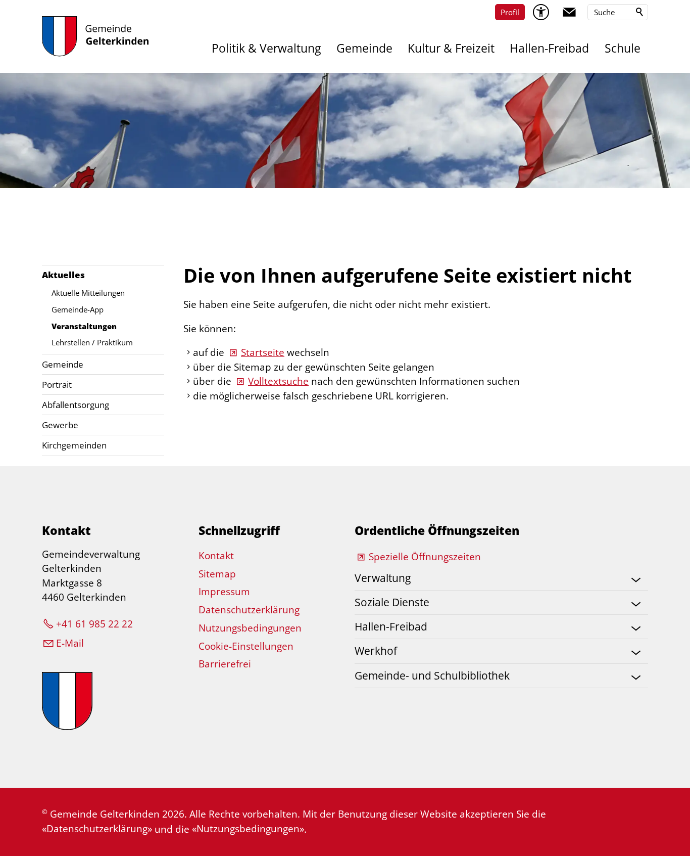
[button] (569, 12)
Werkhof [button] (376, 651)
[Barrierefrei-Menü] (541, 12)
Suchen (640, 12)
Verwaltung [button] (383, 578)
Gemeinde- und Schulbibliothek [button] (432, 675)
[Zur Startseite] (95, 36)
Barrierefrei (225, 663)
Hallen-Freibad (549, 48)
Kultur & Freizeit (451, 48)
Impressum (224, 591)
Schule (622, 48)
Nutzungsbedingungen (250, 628)
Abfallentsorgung (75, 405)
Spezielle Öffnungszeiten (425, 556)
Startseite (262, 352)
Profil (510, 12)
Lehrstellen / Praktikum (92, 342)
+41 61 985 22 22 (94, 623)
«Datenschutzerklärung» (97, 828)
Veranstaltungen (84, 326)
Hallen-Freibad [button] (391, 626)
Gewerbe (60, 425)
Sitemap (217, 573)
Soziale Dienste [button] (392, 602)
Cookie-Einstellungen (246, 646)
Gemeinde (364, 48)
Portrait (57, 384)
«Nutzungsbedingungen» (248, 828)
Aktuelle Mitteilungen (88, 293)
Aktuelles (63, 275)
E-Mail (70, 643)
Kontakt (216, 555)
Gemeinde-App (78, 309)
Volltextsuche (278, 381)
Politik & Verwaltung (266, 48)
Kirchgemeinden (74, 445)
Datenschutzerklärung (249, 609)
